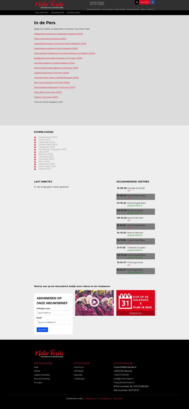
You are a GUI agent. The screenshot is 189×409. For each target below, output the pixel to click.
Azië (36, 367)
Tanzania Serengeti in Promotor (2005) (51, 73)
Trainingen (79, 378)
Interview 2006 (46, 159)
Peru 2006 (44, 161)
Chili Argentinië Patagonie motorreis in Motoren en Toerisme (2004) (64, 53)
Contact (150, 9)
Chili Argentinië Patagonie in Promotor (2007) (54, 87)
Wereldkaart (133, 9)
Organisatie (57, 13)
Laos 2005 (44, 152)
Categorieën (107, 9)
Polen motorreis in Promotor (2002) (50, 39)
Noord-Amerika (42, 378)
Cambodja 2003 (47, 142)
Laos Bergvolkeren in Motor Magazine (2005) (54, 63)
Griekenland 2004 (48, 144)
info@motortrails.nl (123, 378)
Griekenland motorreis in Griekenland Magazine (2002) (58, 34)
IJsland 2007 (45, 169)
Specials (78, 375)
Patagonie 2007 (47, 164)
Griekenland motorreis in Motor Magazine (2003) (56, 48)
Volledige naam (43, 308)
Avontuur (79, 367)
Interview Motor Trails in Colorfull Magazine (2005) (56, 77)
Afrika (37, 371)
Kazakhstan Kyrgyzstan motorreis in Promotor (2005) (58, 58)
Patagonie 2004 (47, 147)
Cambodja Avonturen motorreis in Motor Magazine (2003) (60, 43)
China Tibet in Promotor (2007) (48, 92)
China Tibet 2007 (47, 166)
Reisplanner (119, 9)
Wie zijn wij (41, 13)
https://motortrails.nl (124, 382)
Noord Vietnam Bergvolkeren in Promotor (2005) (56, 68)
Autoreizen (118, 398)
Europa (38, 382)
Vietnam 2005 (46, 154)
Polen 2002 (45, 139)
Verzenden (42, 330)
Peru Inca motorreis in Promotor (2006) (52, 82)
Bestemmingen (93, 9)
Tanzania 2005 (46, 156)
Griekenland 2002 (48, 137)
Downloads (73, 13)
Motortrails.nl (123, 363)
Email (39, 318)
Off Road (78, 371)
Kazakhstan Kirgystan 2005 (52, 149)
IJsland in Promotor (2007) (46, 97)
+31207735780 (121, 375)
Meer (143, 9)
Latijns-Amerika (42, 375)
